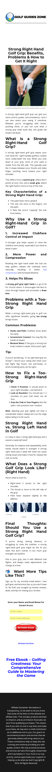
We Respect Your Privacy (26, 643)
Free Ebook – (26, 667)
